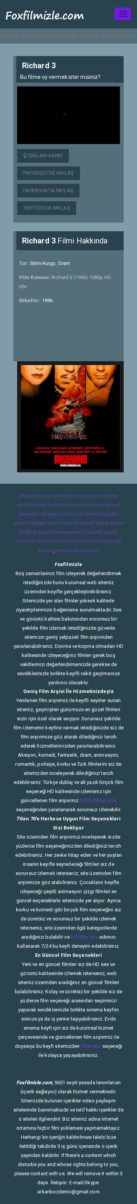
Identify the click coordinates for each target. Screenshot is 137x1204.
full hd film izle (98, 800)
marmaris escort (33, 541)
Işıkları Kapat (45, 155)
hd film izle (84, 937)
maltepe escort (45, 523)
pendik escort (79, 523)
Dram (64, 263)
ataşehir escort (36, 496)
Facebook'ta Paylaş (48, 190)
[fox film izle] (45, 14)
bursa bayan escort (69, 505)
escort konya (67, 541)
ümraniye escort (71, 532)
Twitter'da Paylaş (46, 208)
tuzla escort (86, 514)
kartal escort (110, 523)
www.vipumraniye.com (79, 496)
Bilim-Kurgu (43, 263)
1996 (47, 300)
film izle (91, 1046)
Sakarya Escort (55, 514)
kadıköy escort (35, 532)
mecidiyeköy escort (77, 550)
